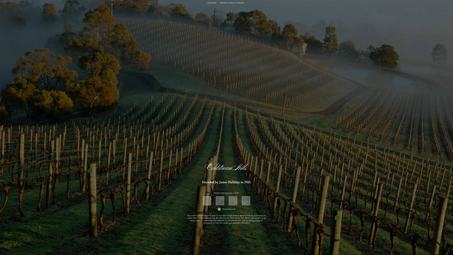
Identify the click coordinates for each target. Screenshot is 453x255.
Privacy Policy (254, 220)
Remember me (228, 209)
